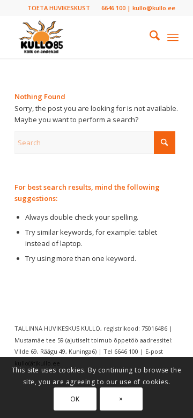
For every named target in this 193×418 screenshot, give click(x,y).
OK (75, 399)
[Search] (149, 37)
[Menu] (173, 37)
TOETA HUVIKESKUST (58, 8)
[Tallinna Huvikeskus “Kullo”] (80, 37)
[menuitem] (58, 8)
